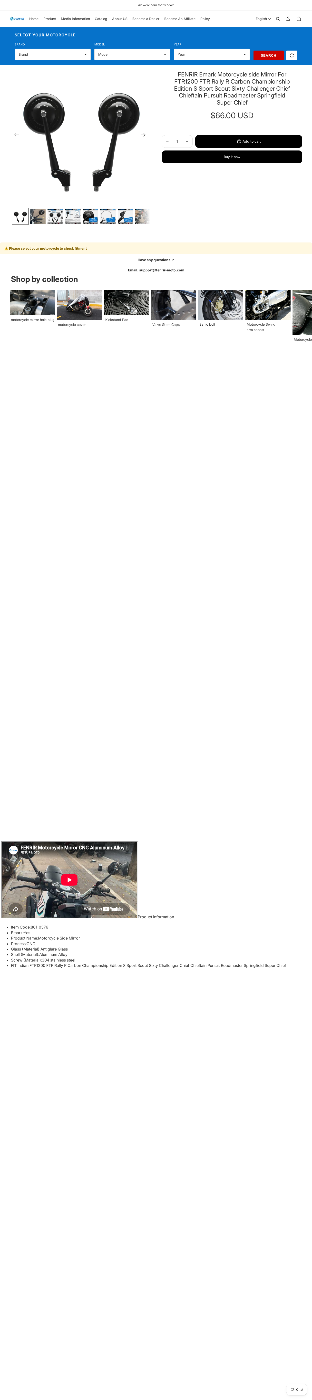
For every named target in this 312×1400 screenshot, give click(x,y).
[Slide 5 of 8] (90, 216)
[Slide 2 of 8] (38, 216)
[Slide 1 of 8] (20, 216)
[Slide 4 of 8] (73, 216)
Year (177, 44)
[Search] (278, 18)
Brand (20, 44)
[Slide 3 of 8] (55, 216)
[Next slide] (144, 135)
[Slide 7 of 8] (125, 216)
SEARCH (268, 55)
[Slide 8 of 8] (143, 216)
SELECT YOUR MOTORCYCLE (45, 34)
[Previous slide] (15, 135)
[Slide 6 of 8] (108, 216)
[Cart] (298, 18)
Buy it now (232, 157)
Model (99, 44)
